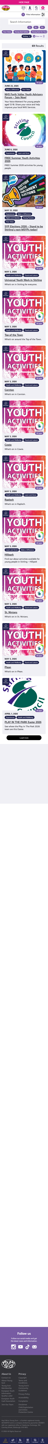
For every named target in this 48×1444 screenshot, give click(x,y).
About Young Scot (7, 1381)
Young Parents (28, 218)
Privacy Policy (24, 1394)
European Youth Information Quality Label (8, 1393)
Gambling (9, 858)
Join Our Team (7, 1404)
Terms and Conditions (23, 1381)
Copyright (23, 1378)
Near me (39, 36)
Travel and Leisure (31, 275)
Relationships (20, 858)
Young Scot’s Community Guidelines (24, 1388)
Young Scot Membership (7, 1387)
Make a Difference (12, 89)
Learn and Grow (23, 153)
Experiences (10, 153)
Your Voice (26, 89)
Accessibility (24, 1397)
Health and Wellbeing (13, 275)
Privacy (22, 1374)
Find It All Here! (24, 1058)
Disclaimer (23, 1404)
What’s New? (11, 818)
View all (43, 819)
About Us (6, 1374)
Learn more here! (24, 935)
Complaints (23, 1401)
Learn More (24, 1293)
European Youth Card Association (8, 1399)
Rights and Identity (13, 218)
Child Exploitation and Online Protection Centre (26, 1409)
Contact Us (6, 1378)
